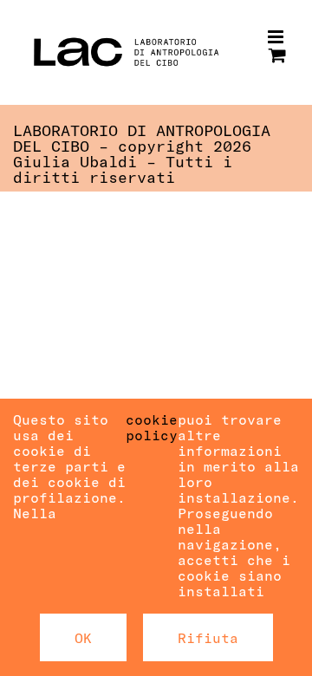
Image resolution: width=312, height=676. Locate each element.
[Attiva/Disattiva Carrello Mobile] (277, 55)
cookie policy (152, 427)
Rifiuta (208, 637)
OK (83, 637)
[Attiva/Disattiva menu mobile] (277, 37)
